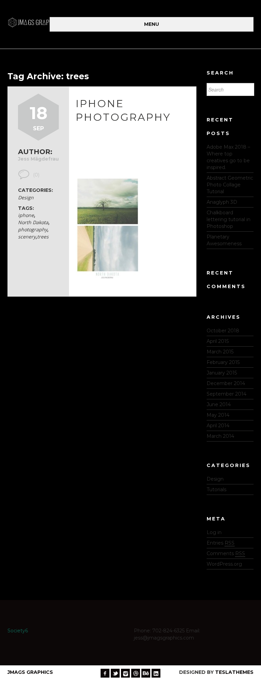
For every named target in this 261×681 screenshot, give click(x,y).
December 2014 (226, 383)
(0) (36, 175)
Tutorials (216, 489)
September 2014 (226, 394)
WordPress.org (224, 564)
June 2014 (219, 404)
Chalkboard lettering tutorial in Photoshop (228, 219)
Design (26, 197)
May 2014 (218, 415)
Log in (214, 532)
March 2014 (220, 436)
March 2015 (220, 352)
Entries (220, 543)
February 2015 (223, 362)
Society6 (17, 631)
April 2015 (218, 341)
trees (43, 236)
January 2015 (222, 373)
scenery (27, 236)
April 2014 (218, 425)
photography (32, 229)
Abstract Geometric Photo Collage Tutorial (230, 185)
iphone (26, 215)
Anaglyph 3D (222, 202)
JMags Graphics (30, 672)
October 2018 (223, 331)
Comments (226, 553)
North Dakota (33, 222)
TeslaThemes (234, 672)
